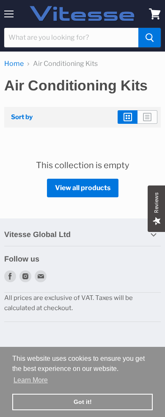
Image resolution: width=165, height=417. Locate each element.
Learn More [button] (31, 380)
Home (14, 64)
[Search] (149, 37)
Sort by (22, 117)
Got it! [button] (83, 401)
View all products (82, 188)
